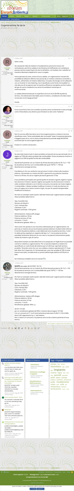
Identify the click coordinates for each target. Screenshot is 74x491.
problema (60, 380)
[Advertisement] (37, 42)
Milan (11, 168)
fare (58, 364)
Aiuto (64, 472)
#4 (71, 151)
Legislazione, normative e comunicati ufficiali (11, 436)
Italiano (7, 472)
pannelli (57, 375)
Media (27, 16)
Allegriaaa (8, 409)
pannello (65, 375)
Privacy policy (57, 472)
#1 (71, 58)
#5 (71, 263)
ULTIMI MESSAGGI (8, 360)
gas (63, 367)
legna (60, 373)
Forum (4, 16)
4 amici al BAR (8, 419)
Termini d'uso (49, 472)
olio (52, 375)
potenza (53, 380)
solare (53, 384)
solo (57, 384)
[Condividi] (69, 58)
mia (64, 373)
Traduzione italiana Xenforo (37, 482)
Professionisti (46, 16)
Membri (35, 16)
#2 (71, 106)
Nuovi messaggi (5, 19)
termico (63, 387)
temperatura (55, 387)
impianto (59, 370)
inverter (54, 373)
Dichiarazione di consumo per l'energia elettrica (14, 423)
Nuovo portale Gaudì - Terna (13, 397)
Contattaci (41, 472)
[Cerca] (71, 16)
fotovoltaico (56, 366)
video (67, 389)
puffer (53, 382)
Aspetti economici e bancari (12, 375)
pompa (64, 377)
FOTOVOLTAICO (9, 394)
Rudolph (4, 28)
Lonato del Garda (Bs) (8, 126)
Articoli (11, 16)
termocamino (56, 389)
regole (63, 389)
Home (68, 472)
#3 (71, 131)
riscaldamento (62, 382)
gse (52, 370)
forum (63, 364)
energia (53, 364)
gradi (67, 367)
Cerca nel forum (15, 19)
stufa (62, 384)
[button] (22, 16)
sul (66, 384)
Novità (19, 16)
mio (67, 373)
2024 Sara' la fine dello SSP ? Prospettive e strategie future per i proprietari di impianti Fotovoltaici (14, 380)
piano (58, 377)
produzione (67, 380)
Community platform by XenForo (37, 480)
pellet (53, 377)
